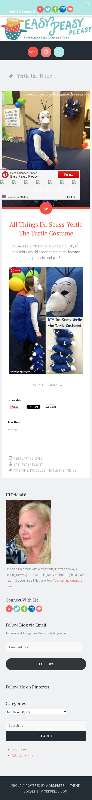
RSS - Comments (22, 756)
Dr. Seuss (38, 470)
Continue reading (46, 385)
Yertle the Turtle (61, 470)
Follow (46, 664)
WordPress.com (54, 791)
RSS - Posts (19, 750)
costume (21, 470)
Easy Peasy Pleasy (28, 464)
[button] (72, 195)
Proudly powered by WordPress (38, 786)
